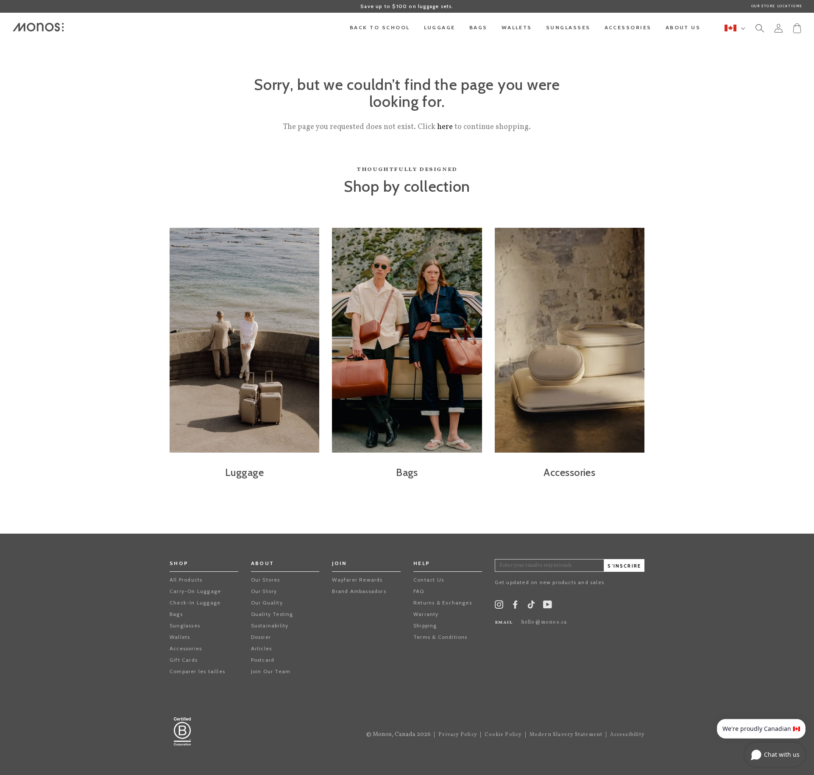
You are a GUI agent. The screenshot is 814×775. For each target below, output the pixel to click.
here (445, 127)
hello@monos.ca (544, 622)
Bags (176, 614)
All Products (186, 579)
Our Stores (265, 579)
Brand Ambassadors (359, 591)
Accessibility (627, 734)
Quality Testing (272, 614)
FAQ (418, 591)
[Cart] (797, 28)
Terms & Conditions (440, 637)
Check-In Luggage (195, 602)
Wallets (180, 637)
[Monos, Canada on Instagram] (499, 606)
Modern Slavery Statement (566, 734)
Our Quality (267, 602)
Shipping (425, 625)
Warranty (426, 614)
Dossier (261, 637)
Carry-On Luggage (195, 591)
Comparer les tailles (197, 671)
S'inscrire (624, 566)
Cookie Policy (503, 734)
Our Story (264, 591)
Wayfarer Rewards (357, 579)
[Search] (759, 29)
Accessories (186, 648)
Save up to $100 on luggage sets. (406, 6)
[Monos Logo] (38, 27)
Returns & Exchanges (442, 602)
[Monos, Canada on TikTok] (531, 607)
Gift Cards (184, 660)
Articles (261, 648)
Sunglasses (185, 625)
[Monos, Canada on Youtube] (547, 606)
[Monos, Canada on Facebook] (515, 606)
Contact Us (428, 579)
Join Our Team (271, 671)
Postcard (263, 660)
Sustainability (270, 625)
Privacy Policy (457, 734)
